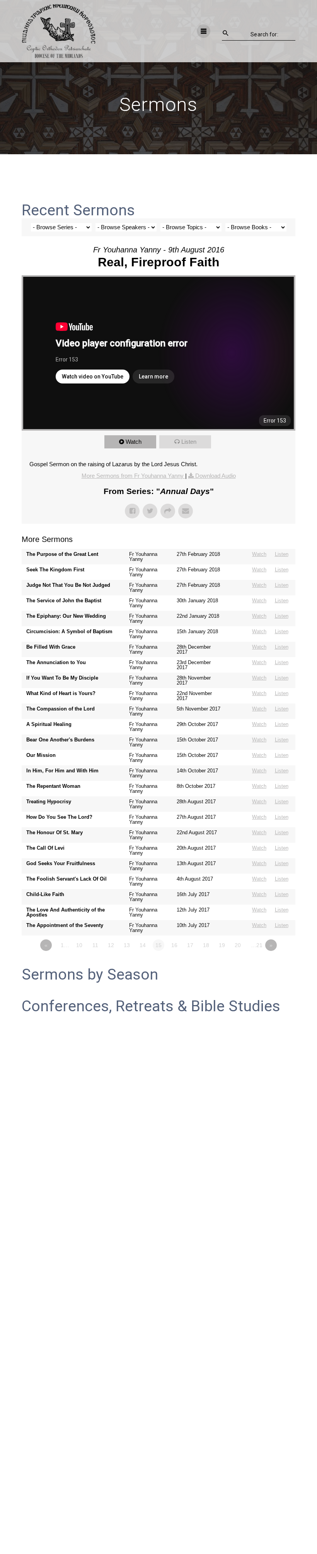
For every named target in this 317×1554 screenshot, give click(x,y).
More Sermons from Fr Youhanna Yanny (133, 475)
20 (238, 945)
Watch (133, 441)
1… (65, 945)
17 (190, 945)
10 (79, 945)
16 (174, 945)
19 (222, 945)
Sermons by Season (90, 974)
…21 (256, 945)
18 (206, 945)
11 (95, 945)
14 (143, 945)
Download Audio (215, 475)
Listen (188, 441)
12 (111, 945)
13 (127, 945)
